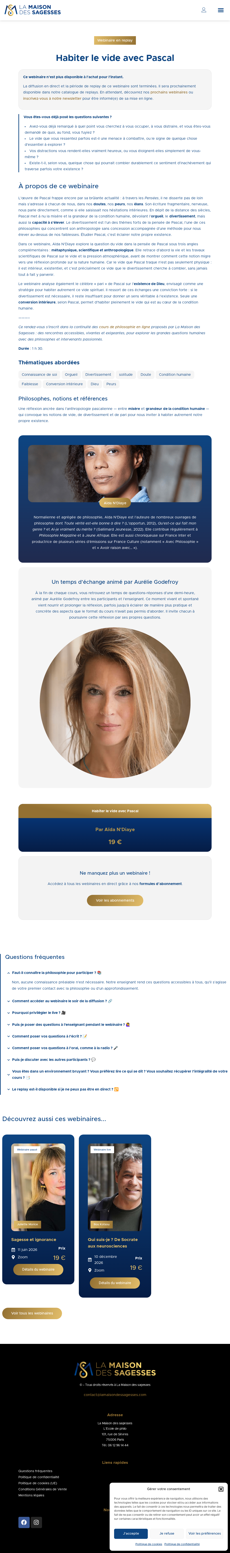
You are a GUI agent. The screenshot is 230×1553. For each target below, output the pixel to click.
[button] (221, 1489)
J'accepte (131, 1533)
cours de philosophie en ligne (124, 327)
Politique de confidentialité (182, 1544)
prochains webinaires (169, 92)
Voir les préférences (204, 1533)
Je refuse (166, 1533)
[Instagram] (36, 1522)
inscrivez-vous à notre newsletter (52, 98)
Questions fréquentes (35, 1471)
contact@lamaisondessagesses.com (115, 1395)
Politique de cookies (148, 1544)
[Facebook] (24, 1522)
